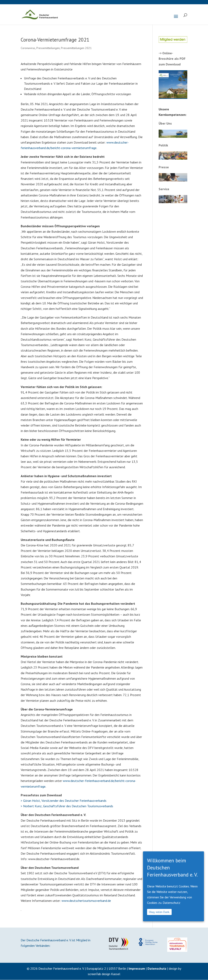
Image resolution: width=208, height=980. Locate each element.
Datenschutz (156, 968)
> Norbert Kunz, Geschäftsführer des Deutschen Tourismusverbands (67, 806)
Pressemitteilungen (48, 48)
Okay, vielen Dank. (159, 912)
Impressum (137, 968)
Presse (164, 167)
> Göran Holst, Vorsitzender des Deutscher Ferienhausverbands (63, 801)
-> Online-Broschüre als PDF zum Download (172, 58)
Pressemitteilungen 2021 (76, 48)
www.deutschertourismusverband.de (86, 901)
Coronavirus (28, 48)
